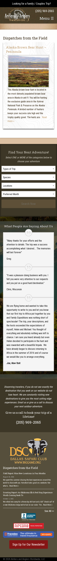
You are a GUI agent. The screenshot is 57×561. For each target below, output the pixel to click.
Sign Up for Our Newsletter (28, 544)
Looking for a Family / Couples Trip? (31, 3)
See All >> (49, 511)
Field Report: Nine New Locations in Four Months (24, 473)
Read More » (14, 486)
